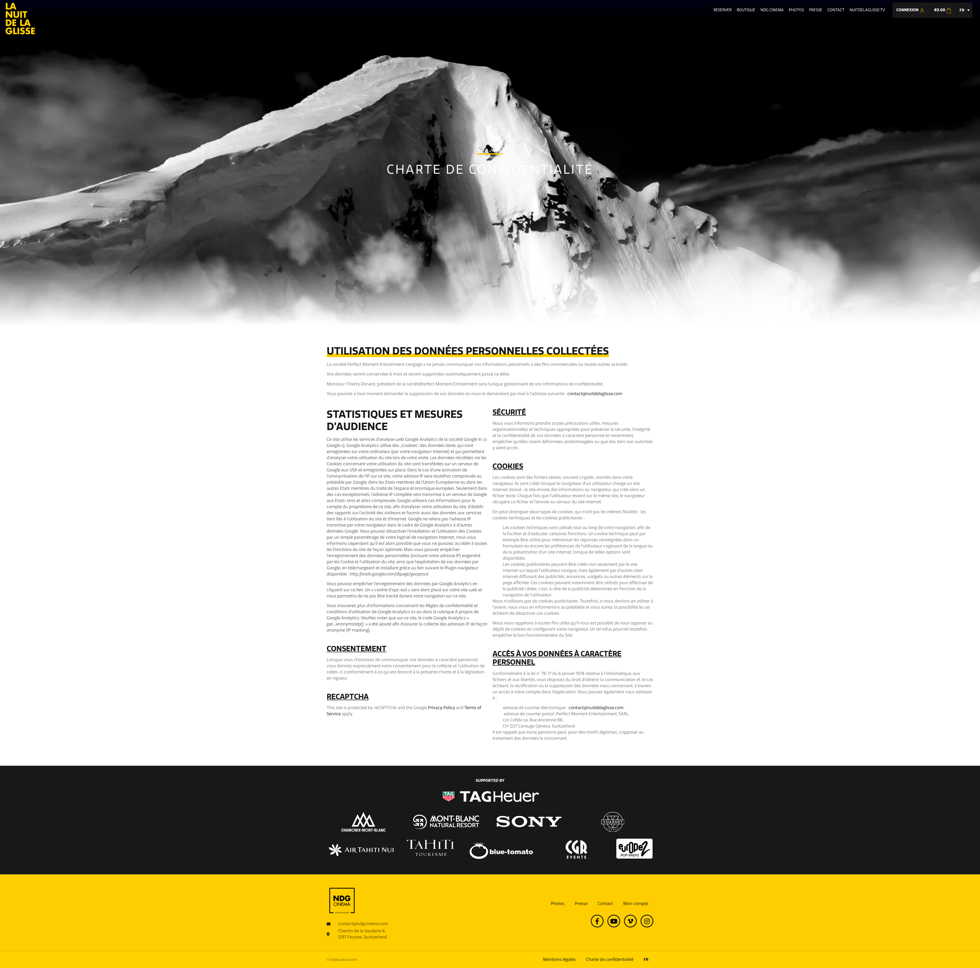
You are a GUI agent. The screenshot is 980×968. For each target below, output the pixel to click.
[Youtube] (613, 921)
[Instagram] (647, 921)
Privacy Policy (441, 707)
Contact (605, 903)
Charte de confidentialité (609, 959)
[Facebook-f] (597, 921)
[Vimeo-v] (630, 921)
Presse (581, 903)
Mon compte (635, 903)
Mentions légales (559, 959)
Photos (558, 903)
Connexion (907, 10)
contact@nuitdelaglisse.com (594, 393)
